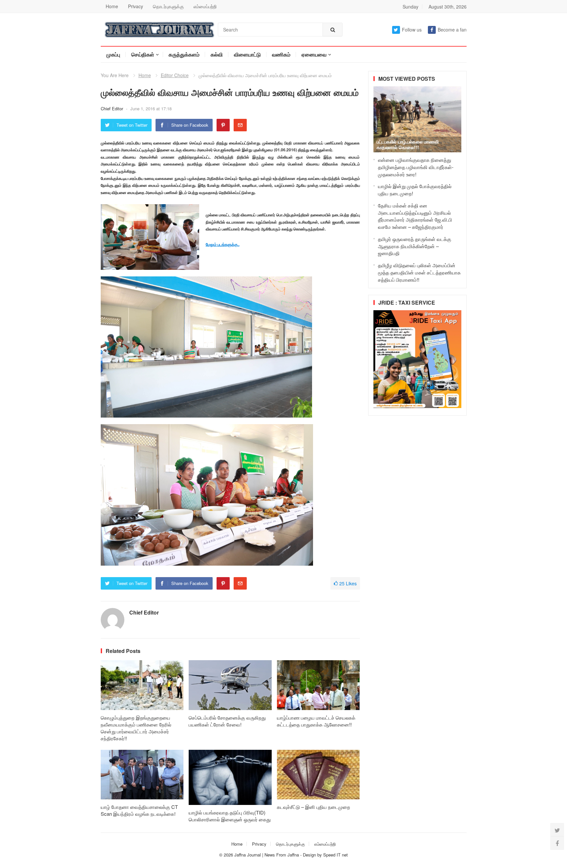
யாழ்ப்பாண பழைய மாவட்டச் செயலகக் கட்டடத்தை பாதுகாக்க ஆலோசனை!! (316, 721)
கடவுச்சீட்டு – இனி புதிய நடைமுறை (313, 806)
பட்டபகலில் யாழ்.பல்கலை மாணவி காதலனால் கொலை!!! (408, 144)
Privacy (135, 6)
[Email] (240, 125)
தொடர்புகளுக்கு (168, 6)
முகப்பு (113, 54)
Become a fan (452, 29)
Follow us (412, 29)
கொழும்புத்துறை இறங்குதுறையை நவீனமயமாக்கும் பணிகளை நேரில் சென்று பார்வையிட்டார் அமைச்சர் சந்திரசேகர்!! (136, 728)
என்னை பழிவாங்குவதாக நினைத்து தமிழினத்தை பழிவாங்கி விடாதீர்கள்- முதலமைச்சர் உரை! (415, 167)
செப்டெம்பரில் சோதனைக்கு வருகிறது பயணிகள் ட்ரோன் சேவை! (227, 721)
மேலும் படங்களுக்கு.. (223, 244)
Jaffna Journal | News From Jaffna (266, 855)
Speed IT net (335, 855)
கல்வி (217, 54)
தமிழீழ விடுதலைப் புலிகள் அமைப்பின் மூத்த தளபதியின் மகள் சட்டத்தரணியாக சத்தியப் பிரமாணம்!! (419, 272)
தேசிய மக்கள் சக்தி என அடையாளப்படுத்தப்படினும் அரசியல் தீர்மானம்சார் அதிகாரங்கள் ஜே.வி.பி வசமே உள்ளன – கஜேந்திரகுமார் (415, 216)
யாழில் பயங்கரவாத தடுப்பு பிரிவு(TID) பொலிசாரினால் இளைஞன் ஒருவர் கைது (230, 816)
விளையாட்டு (247, 54)
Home (112, 6)
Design (310, 855)
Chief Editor (112, 108)
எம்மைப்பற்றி (205, 6)
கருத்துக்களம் (184, 54)
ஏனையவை (314, 54)
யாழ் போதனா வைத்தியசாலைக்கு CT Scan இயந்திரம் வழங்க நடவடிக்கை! (139, 810)
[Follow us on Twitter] (557, 829)
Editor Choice (175, 75)
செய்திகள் (142, 54)
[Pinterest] (223, 125)
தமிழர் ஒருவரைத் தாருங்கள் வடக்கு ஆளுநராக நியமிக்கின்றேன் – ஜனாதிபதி (414, 246)
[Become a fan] (557, 843)
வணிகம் (281, 54)
